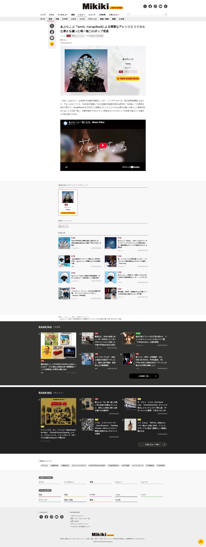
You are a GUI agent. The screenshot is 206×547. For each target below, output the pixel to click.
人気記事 (102, 14)
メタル (73, 19)
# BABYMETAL (113, 465)
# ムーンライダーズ (79, 465)
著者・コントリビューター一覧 (80, 518)
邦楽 (50, 19)
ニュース (91, 14)
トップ (42, 14)
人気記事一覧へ (144, 376)
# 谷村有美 (160, 465)
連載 (73, 14)
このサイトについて (76, 516)
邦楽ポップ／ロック (78, 36)
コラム (51, 14)
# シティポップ (138, 465)
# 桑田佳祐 (54, 465)
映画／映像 (104, 19)
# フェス (44, 465)
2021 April (100, 36)
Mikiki (60, 317)
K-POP (65, 19)
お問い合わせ (74, 521)
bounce (92, 36)
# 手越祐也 (150, 465)
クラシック (92, 19)
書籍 (114, 19)
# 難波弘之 (65, 465)
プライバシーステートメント (79, 524)
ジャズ (82, 19)
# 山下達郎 (125, 465)
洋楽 (57, 19)
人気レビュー (114, 14)
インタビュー (63, 14)
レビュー (81, 14)
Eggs (126, 68)
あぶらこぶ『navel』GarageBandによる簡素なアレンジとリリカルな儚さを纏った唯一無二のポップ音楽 (91, 319)
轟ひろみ (63, 40)
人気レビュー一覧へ (152, 444)
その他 (121, 19)
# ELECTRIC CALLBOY (97, 465)
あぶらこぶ (63, 226)
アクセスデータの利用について (80, 526)
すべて (42, 19)
